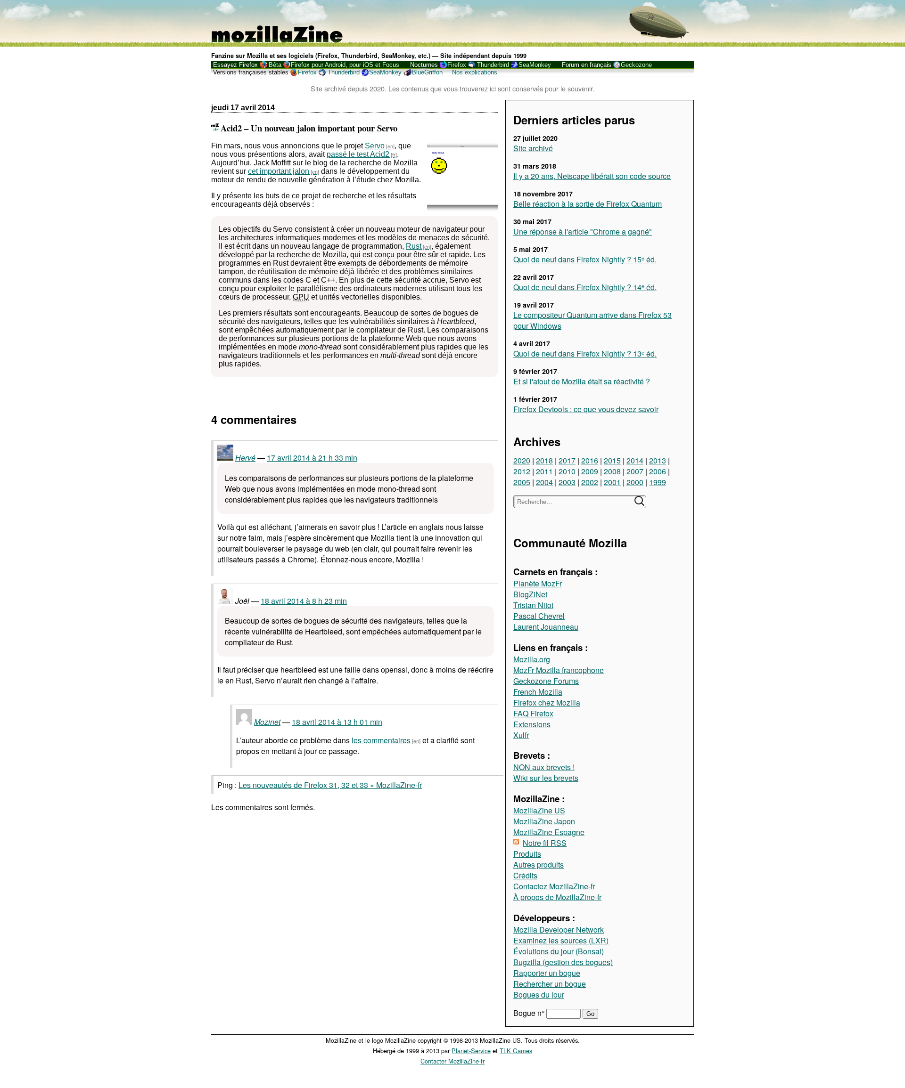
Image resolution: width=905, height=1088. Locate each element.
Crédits (525, 875)
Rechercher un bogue (549, 983)
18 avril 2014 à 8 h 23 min (304, 600)
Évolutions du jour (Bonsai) (558, 951)
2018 (544, 460)
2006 (657, 471)
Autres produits (538, 864)
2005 (521, 482)
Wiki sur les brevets (545, 777)
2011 (544, 471)
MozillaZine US (539, 810)
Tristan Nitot (533, 605)
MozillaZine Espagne (548, 832)
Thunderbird (493, 64)
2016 (589, 460)
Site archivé (533, 148)
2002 (589, 482)
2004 (544, 482)
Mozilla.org (531, 659)
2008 (612, 471)
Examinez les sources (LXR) (561, 940)
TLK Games (516, 1050)
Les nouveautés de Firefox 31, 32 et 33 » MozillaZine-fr (330, 784)
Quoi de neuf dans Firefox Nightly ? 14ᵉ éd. (585, 287)
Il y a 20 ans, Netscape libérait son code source (592, 176)
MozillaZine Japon (544, 821)
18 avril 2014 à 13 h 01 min (337, 721)
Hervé (245, 457)
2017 (567, 460)
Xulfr (521, 735)
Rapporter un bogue (546, 972)
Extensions (532, 724)
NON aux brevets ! (544, 767)
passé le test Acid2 (358, 154)
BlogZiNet (530, 594)
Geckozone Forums (546, 680)
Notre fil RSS (545, 842)
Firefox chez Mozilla (546, 702)
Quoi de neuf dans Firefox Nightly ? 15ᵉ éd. (585, 259)
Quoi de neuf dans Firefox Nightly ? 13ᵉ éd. (585, 353)
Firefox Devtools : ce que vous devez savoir (585, 409)
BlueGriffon (427, 72)
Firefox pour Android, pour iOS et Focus (345, 64)
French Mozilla (537, 691)
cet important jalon (278, 171)
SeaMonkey (534, 64)
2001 (612, 482)
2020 (521, 460)
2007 (634, 471)
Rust (413, 246)
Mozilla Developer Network (558, 929)
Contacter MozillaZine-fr (452, 1060)
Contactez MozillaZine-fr (554, 886)
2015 (612, 460)
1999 (657, 482)
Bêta (275, 64)
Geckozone (636, 64)
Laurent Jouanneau (545, 626)
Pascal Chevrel (539, 615)
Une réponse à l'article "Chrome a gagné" (582, 231)
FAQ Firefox (533, 713)
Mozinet (267, 721)
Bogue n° (529, 1012)
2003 (567, 482)
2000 (634, 482)
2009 (589, 471)
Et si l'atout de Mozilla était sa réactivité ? (581, 381)
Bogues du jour (538, 994)
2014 (634, 460)
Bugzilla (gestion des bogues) (563, 962)
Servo (375, 146)
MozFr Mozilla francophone (558, 670)
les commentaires (381, 740)
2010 (567, 471)
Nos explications (474, 72)
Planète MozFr (537, 583)
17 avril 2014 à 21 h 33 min (312, 457)
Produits (527, 853)
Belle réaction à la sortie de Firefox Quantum (587, 203)
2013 (657, 460)
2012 (521, 471)
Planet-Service (471, 1050)
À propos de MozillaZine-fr (557, 897)
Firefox (456, 64)
